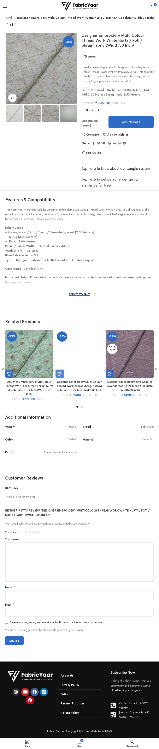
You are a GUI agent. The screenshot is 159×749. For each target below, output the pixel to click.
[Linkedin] (44, 692)
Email (9, 604)
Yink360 (107, 731)
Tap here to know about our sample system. (116, 168)
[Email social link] (104, 143)
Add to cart (131, 122)
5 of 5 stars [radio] (39, 532)
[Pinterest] (30, 700)
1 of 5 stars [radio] (26, 532)
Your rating (13, 532)
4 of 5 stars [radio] (35, 532)
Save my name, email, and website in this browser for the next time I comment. (56, 622)
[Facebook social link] (94, 143)
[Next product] (15, 24)
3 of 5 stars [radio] (32, 532)
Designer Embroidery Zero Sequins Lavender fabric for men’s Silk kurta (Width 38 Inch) (130, 386)
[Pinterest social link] (109, 143)
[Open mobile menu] (5, 6)
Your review (13, 539)
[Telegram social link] (124, 143)
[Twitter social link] (98, 143)
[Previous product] (7, 24)
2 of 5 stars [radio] (29, 532)
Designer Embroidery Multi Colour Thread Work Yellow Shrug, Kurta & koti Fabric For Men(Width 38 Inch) (79, 386)
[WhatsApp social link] (119, 143)
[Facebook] (34, 692)
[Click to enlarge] (12, 98)
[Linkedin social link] (114, 143)
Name (10, 587)
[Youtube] (25, 692)
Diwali (9, 18)
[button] (59, 374)
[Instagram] (16, 692)
